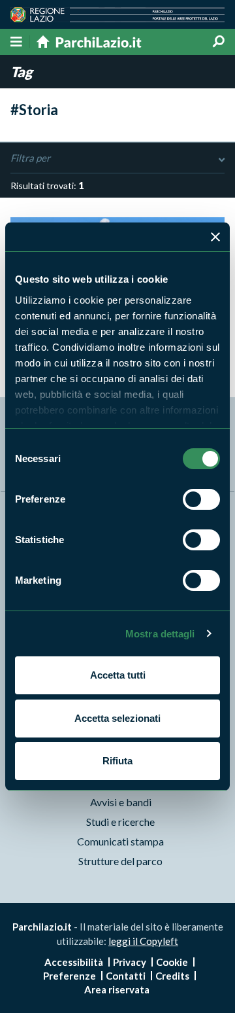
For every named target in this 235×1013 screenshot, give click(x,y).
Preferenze (69, 976)
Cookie (172, 962)
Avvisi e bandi (120, 802)
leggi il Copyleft (143, 941)
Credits (172, 976)
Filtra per (30, 158)
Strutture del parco (120, 861)
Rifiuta (117, 760)
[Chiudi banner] (215, 236)
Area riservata (116, 989)
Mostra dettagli (160, 633)
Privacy (129, 962)
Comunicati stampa (120, 841)
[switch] (201, 499)
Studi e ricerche (120, 821)
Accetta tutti (118, 675)
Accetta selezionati (117, 718)
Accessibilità (73, 962)
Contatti (126, 976)
